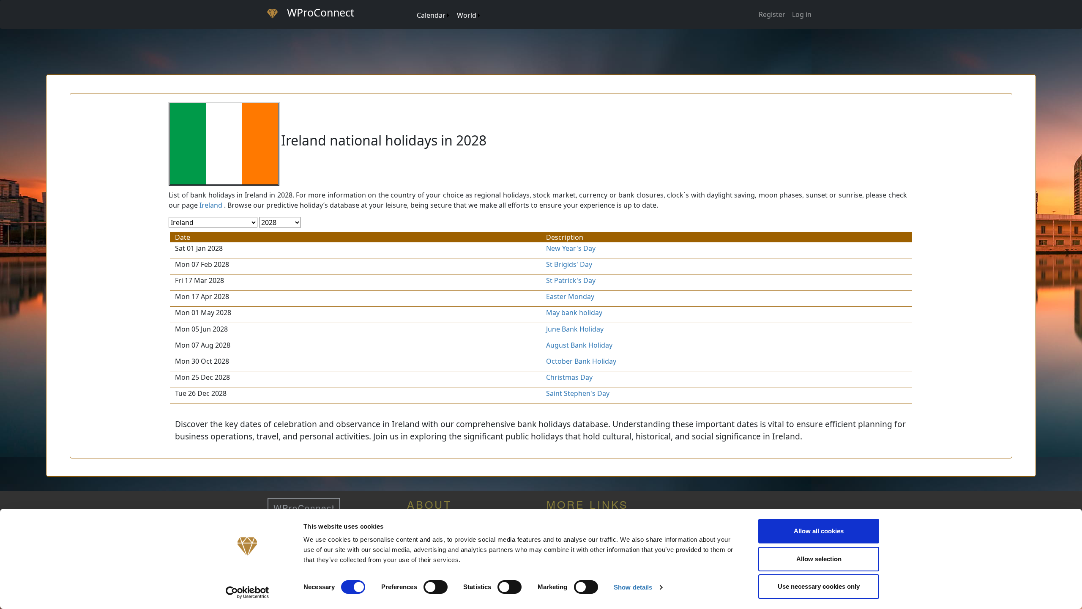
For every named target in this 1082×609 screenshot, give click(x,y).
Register (772, 14)
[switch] (436, 587)
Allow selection (819, 558)
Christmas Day (569, 377)
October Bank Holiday (581, 361)
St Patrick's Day (571, 280)
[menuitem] (413, 7)
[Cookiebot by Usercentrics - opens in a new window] (247, 592)
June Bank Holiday (575, 329)
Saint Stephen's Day (577, 393)
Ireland (210, 205)
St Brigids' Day (569, 264)
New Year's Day (571, 248)
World (466, 15)
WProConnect (304, 508)
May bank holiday (574, 312)
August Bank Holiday (579, 345)
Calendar (431, 15)
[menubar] (448, 12)
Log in (802, 14)
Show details (633, 587)
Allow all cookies (819, 531)
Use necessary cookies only (819, 586)
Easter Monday (570, 296)
